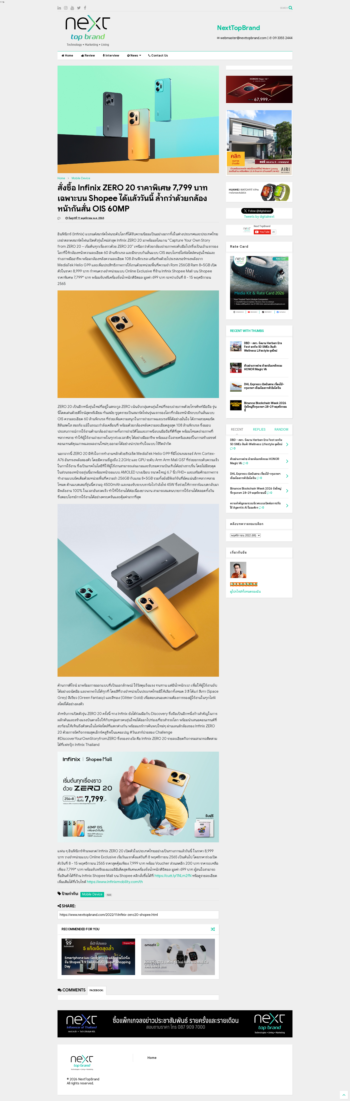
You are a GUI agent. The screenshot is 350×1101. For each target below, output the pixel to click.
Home (68, 55)
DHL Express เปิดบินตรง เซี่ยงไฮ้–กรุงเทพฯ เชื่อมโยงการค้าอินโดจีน (264, 386)
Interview (112, 55)
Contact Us (159, 55)
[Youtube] (72, 8)
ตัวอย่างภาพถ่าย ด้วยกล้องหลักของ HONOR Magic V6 (263, 367)
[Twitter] (79, 8)
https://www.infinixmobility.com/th (115, 882)
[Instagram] (65, 8)
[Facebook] (85, 8)
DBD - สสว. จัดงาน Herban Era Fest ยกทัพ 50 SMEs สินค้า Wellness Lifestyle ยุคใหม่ (263, 346)
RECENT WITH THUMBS (247, 331)
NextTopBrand (238, 28)
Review (89, 55)
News (134, 55)
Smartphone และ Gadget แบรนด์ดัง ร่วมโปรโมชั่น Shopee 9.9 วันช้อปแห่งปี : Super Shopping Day (97, 962)
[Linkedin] (59, 8)
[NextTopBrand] (88, 46)
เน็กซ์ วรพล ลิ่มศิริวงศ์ (243, 584)
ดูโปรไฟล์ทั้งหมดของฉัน (245, 592)
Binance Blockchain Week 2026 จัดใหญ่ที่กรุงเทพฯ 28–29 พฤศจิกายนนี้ (265, 406)
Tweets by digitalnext (259, 217)
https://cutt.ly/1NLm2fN (173, 876)
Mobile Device (81, 178)
